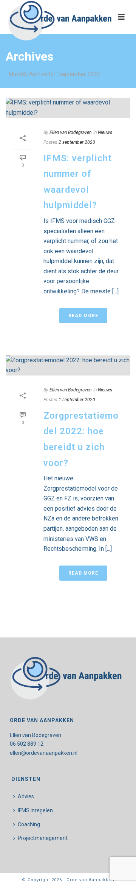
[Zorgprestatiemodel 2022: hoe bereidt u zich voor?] (68, 365)
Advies (26, 796)
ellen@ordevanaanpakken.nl (43, 753)
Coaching (29, 824)
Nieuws (105, 132)
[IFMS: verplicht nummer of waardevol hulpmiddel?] (68, 108)
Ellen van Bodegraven (70, 132)
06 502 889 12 (26, 744)
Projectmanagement (43, 838)
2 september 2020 (77, 142)
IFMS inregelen (35, 810)
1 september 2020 (77, 399)
